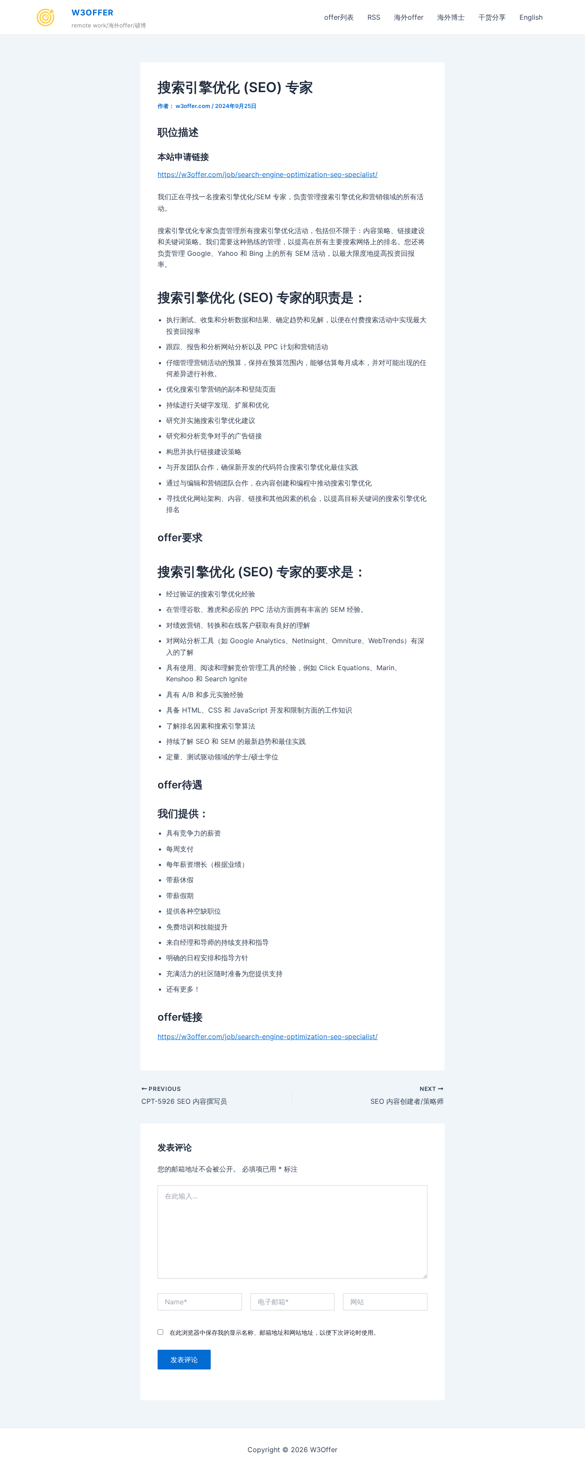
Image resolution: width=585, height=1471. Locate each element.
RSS (373, 17)
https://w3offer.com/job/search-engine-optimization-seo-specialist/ (268, 174)
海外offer (409, 17)
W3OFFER (92, 13)
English (531, 17)
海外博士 (451, 17)
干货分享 (492, 17)
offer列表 (339, 17)
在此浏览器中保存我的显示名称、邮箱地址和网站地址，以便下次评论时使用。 (274, 1332)
